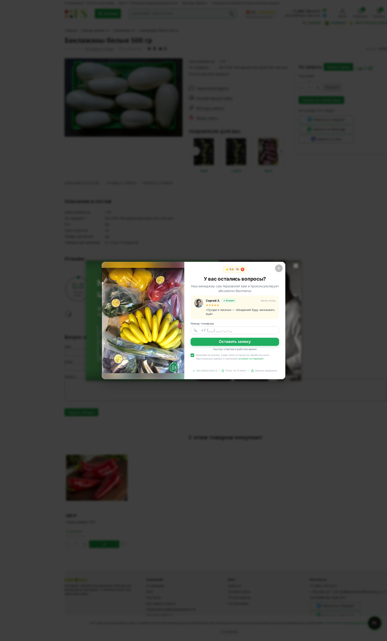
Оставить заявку (235, 341)
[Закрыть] (279, 268)
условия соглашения (251, 358)
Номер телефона (202, 323)
